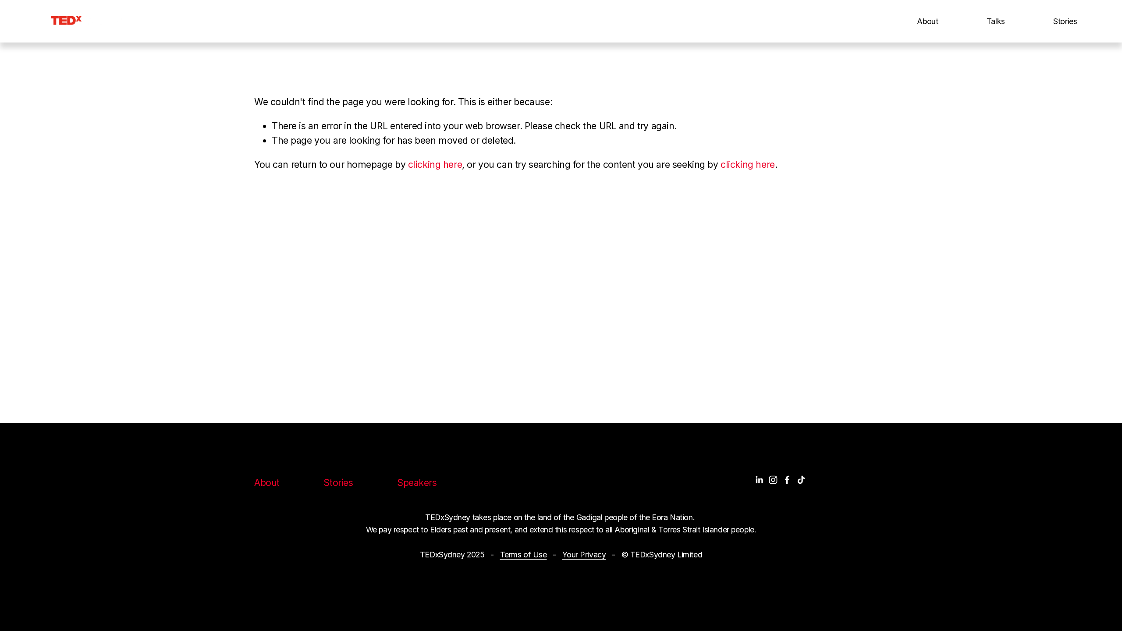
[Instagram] (773, 479)
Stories (1065, 21)
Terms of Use (523, 554)
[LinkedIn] (759, 479)
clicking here (435, 164)
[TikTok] (801, 479)
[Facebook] (787, 479)
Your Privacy (584, 554)
